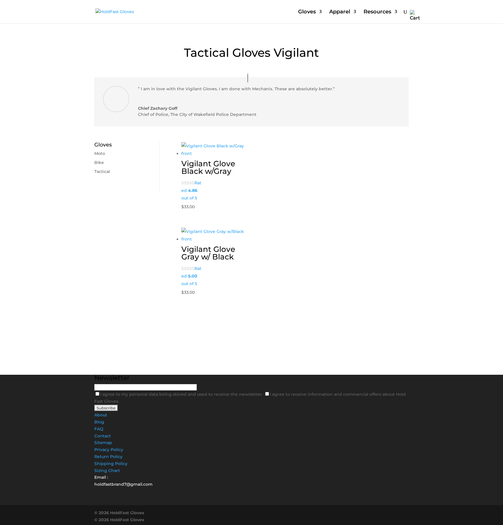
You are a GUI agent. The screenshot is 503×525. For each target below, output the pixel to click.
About (100, 415)
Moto (99, 153)
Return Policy (108, 456)
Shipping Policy (110, 463)
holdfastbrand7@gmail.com (123, 484)
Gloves (307, 12)
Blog (99, 422)
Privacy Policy (108, 449)
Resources (377, 12)
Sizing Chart (107, 470)
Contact (102, 436)
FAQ (98, 429)
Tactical (102, 171)
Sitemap (103, 442)
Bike (99, 162)
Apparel (339, 12)
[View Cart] (415, 15)
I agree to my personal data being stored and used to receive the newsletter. (182, 394)
